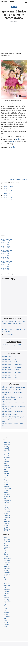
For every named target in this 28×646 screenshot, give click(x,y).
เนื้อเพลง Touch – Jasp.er (9, 414)
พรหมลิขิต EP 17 (7, 200)
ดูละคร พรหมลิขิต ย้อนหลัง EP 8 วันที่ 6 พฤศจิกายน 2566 (6, 257)
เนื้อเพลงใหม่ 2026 (7, 2)
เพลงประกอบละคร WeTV (9, 377)
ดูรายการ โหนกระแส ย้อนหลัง (7, 529)
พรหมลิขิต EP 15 (7, 195)
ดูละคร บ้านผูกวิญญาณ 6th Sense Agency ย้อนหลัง (7, 576)
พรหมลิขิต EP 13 (7, 191)
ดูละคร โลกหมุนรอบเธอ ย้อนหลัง (7, 488)
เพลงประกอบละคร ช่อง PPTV (11, 369)
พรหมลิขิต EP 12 (7, 188)
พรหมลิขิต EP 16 (7, 197)
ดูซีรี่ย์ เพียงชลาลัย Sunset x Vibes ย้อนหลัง (7, 465)
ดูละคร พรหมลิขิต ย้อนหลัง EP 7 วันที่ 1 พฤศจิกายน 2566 (6, 252)
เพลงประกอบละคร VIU (9, 375)
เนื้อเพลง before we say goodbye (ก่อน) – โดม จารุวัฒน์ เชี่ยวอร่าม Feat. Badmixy (13, 419)
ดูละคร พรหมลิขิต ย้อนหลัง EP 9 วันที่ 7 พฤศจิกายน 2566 (6, 268)
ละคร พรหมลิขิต (17, 274)
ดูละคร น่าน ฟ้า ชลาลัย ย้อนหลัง (7, 444)
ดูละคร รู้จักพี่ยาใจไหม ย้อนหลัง (7, 568)
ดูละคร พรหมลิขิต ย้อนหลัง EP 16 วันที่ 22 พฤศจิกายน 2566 (6, 263)
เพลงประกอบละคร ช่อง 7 (9, 359)
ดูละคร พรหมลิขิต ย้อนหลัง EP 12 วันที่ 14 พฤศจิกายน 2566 (6, 246)
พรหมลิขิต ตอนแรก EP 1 (9, 186)
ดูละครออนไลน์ (6, 274)
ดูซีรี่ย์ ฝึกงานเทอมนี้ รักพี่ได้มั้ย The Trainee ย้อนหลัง (7, 541)
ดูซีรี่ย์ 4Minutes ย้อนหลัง (6, 554)
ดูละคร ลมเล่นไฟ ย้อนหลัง (7, 517)
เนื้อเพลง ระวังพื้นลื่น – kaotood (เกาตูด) (14, 387)
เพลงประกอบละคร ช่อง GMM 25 (12, 364)
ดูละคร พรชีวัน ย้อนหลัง (7, 549)
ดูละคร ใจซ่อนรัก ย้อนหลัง (7, 450)
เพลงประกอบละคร (6, 628)
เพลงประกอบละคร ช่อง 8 (9, 362)
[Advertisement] (14, 38)
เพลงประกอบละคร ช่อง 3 (9, 356)
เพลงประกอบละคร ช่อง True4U (11, 372)
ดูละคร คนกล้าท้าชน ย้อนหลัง (7, 523)
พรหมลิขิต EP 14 (7, 193)
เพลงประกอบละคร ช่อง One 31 (11, 367)
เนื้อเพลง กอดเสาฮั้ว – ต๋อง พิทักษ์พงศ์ (13, 411)
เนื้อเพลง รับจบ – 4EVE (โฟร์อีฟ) (11, 389)
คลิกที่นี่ (17, 139)
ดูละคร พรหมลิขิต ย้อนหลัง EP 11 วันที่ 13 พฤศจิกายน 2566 (6, 241)
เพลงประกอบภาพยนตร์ (6, 622)
